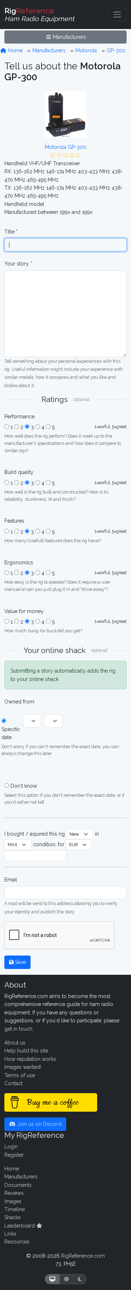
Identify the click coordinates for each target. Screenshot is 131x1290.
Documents (18, 1185)
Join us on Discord (38, 1124)
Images (12, 1201)
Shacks (12, 1217)
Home (15, 50)
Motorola (86, 50)
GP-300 (116, 50)
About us (14, 1043)
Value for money (24, 611)
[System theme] (52, 1279)
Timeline (14, 1209)
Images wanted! (22, 1067)
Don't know (24, 786)
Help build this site (26, 1051)
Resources (16, 1242)
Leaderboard (20, 1226)
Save (19, 962)
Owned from (19, 702)
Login (11, 1146)
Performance (19, 416)
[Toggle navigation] (117, 14)
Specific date (10, 733)
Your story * (18, 264)
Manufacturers (68, 37)
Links (10, 1234)
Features (14, 521)
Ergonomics (18, 562)
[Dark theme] (80, 1279)
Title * (11, 232)
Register (14, 1155)
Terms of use (19, 1075)
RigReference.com (83, 1256)
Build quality (18, 472)
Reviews (14, 1193)
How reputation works (30, 1059)
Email (10, 880)
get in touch (18, 1029)
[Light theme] (67, 1279)
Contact (13, 1083)
